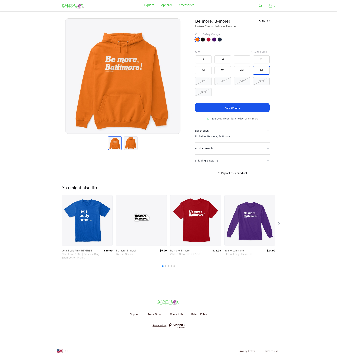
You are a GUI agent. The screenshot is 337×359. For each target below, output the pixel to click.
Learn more (251, 118)
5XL (261, 70)
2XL (203, 70)
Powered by (159, 325)
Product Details (204, 148)
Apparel (166, 5)
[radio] (203, 59)
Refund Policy (199, 314)
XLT (223, 81)
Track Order (155, 314)
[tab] (114, 143)
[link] (87, 220)
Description (202, 130)
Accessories (186, 5)
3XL (223, 70)
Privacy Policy (247, 351)
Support (134, 314)
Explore (149, 5)
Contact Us (176, 314)
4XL (242, 70)
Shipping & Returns (206, 160)
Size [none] (197, 52)
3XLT (261, 81)
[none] (258, 52)
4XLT (203, 92)
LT (203, 81)
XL (261, 59)
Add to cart (232, 107)
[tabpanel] (122, 76)
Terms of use (270, 351)
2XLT (242, 81)
